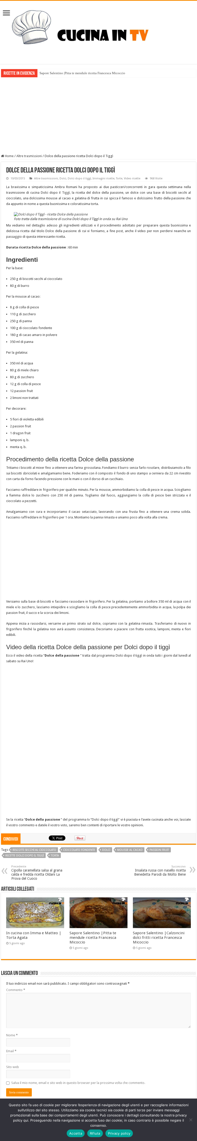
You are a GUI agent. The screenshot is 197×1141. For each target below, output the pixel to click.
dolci (106, 850)
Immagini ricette (103, 178)
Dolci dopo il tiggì (79, 178)
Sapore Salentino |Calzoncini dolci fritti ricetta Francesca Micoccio (158, 937)
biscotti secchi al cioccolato (34, 850)
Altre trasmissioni (29, 156)
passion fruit (159, 850)
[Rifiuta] (190, 1119)
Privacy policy (119, 1133)
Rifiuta (95, 1133)
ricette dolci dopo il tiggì (24, 855)
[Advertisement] (98, 115)
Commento (15, 990)
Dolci (63, 178)
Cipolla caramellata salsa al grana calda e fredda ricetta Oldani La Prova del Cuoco (36, 873)
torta (55, 855)
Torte (119, 178)
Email (11, 1051)
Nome (12, 1035)
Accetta (75, 1133)
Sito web (12, 1067)
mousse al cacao (130, 850)
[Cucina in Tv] (98, 31)
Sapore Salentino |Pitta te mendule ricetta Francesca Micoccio (82, 73)
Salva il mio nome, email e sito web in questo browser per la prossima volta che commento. (78, 1083)
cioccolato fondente (79, 850)
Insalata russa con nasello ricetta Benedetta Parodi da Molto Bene (160, 870)
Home (9, 156)
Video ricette (132, 178)
